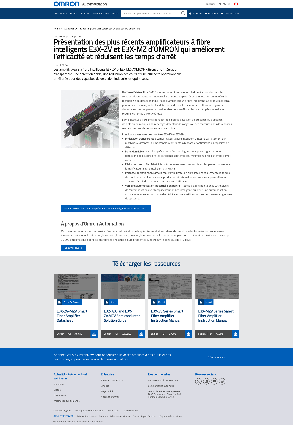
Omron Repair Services (144, 416)
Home (57, 28)
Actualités (69, 28)
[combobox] (154, 13)
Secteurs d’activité (100, 13)
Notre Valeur (61, 13)
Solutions (85, 13)
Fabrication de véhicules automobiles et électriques (103, 416)
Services (115, 13)
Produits (74, 13)
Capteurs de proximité (170, 416)
